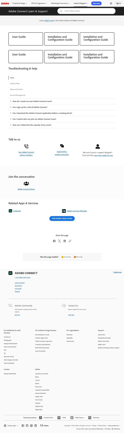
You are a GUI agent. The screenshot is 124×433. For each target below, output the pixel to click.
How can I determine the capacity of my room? (32, 125)
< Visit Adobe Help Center (22, 277)
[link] (25, 39)
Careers (37, 380)
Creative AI (7, 337)
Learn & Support (80, 3)
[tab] (17, 77)
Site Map (107, 429)
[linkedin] (35, 425)
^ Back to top (117, 272)
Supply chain (39, 396)
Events (37, 383)
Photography (7, 340)
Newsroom (38, 387)
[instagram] (27, 425)
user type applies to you (103, 155)
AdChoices (117, 429)
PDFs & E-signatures (38, 3)
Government (70, 341)
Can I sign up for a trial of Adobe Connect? (30, 107)
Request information (10, 374)
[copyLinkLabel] (69, 242)
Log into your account (41, 374)
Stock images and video (11, 360)
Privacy (94, 425)
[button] (111, 3)
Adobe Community (103, 341)
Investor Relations (40, 393)
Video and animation (10, 347)
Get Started (18, 286)
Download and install (104, 338)
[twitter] (31, 425)
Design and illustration (10, 343)
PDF (5, 350)
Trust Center (39, 400)
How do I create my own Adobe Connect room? (32, 101)
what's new (49, 20)
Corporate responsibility (42, 390)
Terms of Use (102, 425)
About (37, 377)
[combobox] (86, 11)
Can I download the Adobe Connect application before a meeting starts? (42, 113)
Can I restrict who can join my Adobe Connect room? (34, 119)
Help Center (101, 335)
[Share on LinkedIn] (64, 242)
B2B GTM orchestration (42, 348)
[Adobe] (5, 3)
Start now (71, 315)
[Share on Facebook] (54, 242)
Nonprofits (70, 338)
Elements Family (9, 356)
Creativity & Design (18, 3)
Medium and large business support (108, 348)
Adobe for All (39, 406)
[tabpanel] (62, 113)
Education (69, 335)
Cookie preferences (113, 425)
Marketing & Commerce (59, 3)
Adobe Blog (38, 409)
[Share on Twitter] (59, 242)
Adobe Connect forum (26, 189)
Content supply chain (41, 338)
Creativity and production (42, 344)
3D (5, 353)
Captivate (17, 211)
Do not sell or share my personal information (90, 429)
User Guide (18, 288)
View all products (9, 363)
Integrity (37, 403)
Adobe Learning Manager (77, 211)
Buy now (96, 3)
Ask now (17, 315)
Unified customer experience (43, 341)
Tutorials (17, 291)
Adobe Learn (101, 344)
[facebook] (23, 425)
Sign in (118, 3)
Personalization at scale (42, 335)
